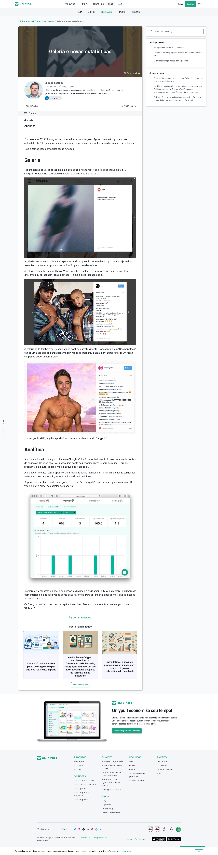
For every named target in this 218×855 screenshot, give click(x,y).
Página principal (26, 21)
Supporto (106, 804)
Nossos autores (137, 780)
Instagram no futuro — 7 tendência (169, 47)
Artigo (91, 12)
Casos (121, 12)
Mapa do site (100, 837)
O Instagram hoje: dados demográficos (171, 61)
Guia (80, 12)
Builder (77, 769)
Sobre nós (98, 4)
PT (199, 4)
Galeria (28, 120)
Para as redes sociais (84, 780)
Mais (120, 4)
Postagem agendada (112, 761)
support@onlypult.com (138, 839)
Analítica (29, 125)
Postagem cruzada (111, 789)
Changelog (107, 809)
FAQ (104, 800)
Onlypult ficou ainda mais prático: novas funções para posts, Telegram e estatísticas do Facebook (119, 667)
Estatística (79, 765)
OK (199, 851)
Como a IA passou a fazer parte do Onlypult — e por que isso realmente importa (41, 666)
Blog (110, 4)
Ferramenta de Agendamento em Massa (111, 782)
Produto (135, 12)
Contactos (162, 765)
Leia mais (127, 851)
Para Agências (81, 788)
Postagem (79, 761)
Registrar (190, 4)
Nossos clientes (165, 769)
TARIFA (85, 4)
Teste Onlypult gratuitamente (127, 731)
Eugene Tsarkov (54, 82)
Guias (132, 765)
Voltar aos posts (82, 617)
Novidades (106, 12)
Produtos (69, 4)
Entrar (180, 4)
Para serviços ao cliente (85, 784)
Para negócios (81, 799)
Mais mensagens (80, 684)
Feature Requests (111, 813)
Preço (160, 773)
